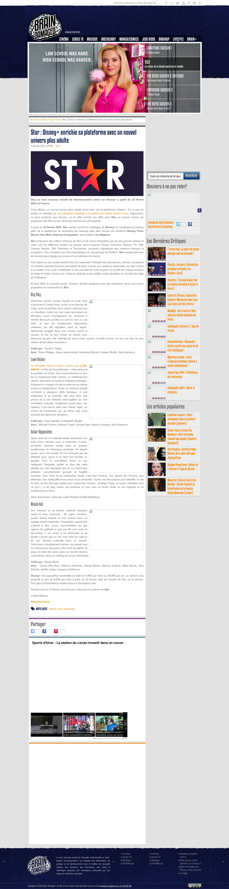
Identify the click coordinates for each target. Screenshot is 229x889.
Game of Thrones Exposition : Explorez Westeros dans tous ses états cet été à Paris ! (182, 299)
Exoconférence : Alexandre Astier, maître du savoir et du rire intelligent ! (182, 346)
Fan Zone (193, 45)
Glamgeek (179, 51)
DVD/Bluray (108, 39)
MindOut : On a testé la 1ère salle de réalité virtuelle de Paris (181, 315)
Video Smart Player (101, 738)
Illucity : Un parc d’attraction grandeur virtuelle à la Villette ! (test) (182, 268)
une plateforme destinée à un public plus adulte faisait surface (93, 213)
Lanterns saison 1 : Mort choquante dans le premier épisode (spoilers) (181, 419)
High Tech (179, 57)
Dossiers (65, 51)
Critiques (65, 45)
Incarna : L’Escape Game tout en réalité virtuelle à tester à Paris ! (182, 284)
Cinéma (64, 39)
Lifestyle (178, 39)
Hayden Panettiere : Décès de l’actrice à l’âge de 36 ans (182, 467)
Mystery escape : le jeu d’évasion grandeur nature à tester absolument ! (182, 361)
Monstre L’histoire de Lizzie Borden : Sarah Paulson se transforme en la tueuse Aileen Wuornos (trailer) (181, 486)
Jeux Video (148, 39)
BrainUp (164, 39)
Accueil (33, 119)
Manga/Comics (129, 39)
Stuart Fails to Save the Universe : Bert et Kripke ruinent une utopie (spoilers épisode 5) (182, 436)
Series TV (77, 39)
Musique (92, 39)
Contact (183, 873)
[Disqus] (87, 793)
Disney (53, 608)
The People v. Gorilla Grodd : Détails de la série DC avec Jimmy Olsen (182, 453)
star (60, 608)
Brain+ (192, 39)
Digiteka (123, 738)
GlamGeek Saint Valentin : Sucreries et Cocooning (161, 224)
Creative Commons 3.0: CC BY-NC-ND (115, 886)
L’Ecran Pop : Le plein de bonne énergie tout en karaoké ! (183, 251)
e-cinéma (65, 57)
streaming (69, 608)
